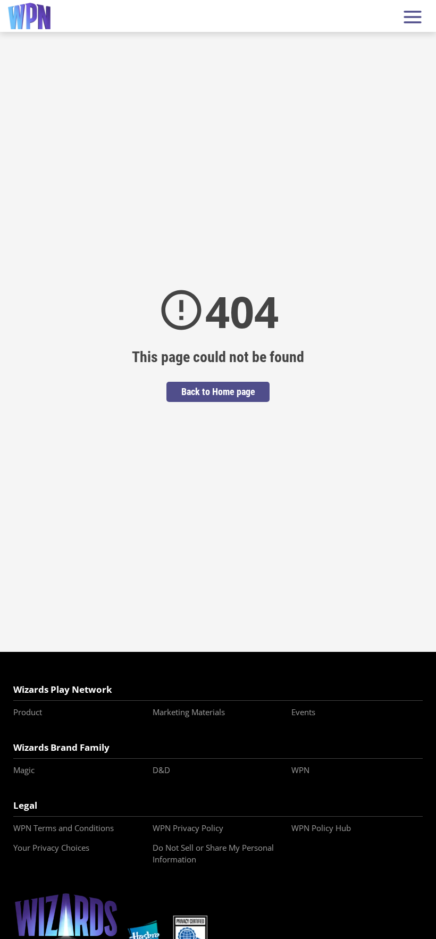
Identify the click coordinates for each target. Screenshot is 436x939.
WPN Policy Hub (321, 828)
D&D (161, 770)
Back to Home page (218, 391)
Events (303, 712)
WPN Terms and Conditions (63, 828)
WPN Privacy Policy (188, 828)
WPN (300, 770)
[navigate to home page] (29, 16)
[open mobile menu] (412, 16)
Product (27, 712)
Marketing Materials (189, 712)
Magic (24, 770)
